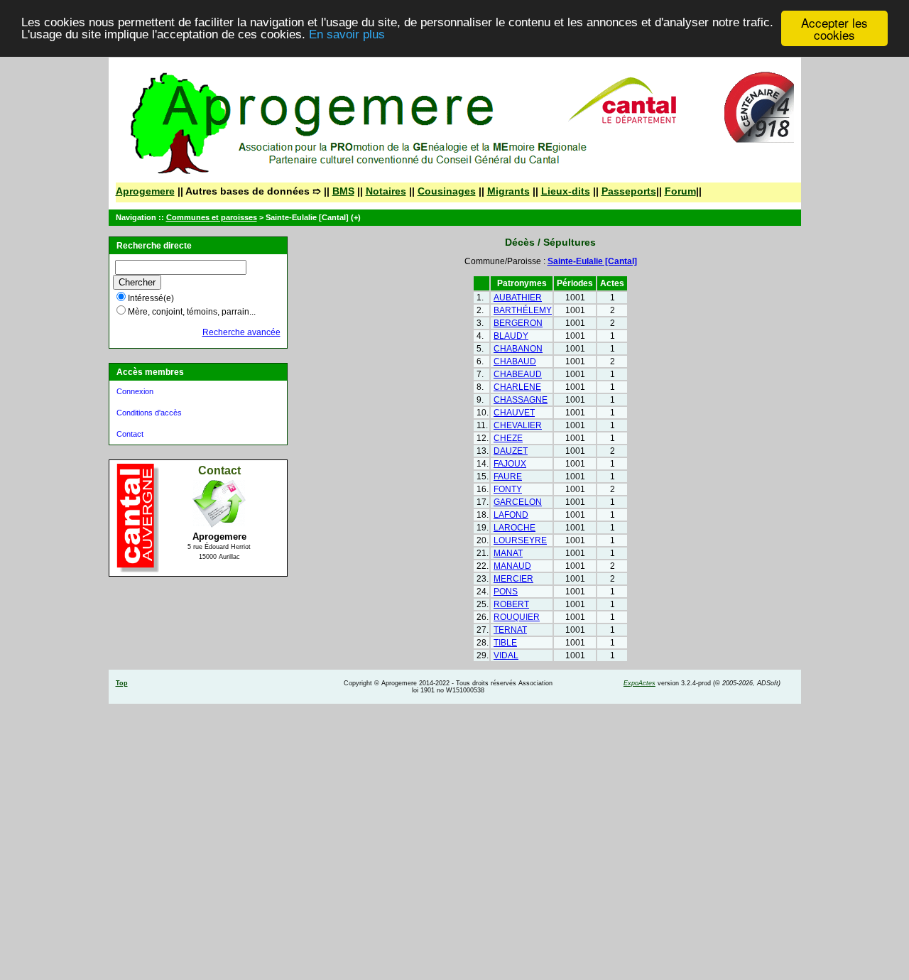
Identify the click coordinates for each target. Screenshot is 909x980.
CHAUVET (514, 413)
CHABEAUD (518, 374)
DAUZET (511, 451)
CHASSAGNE (521, 400)
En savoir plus (347, 35)
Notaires (386, 191)
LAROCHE (514, 528)
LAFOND (511, 515)
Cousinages (447, 191)
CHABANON (518, 349)
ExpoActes (639, 683)
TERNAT (510, 630)
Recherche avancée (241, 332)
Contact (129, 434)
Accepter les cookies (834, 28)
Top (122, 683)
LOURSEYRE (520, 540)
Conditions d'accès (149, 412)
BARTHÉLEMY (523, 310)
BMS (343, 191)
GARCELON (518, 502)
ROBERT (511, 604)
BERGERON (518, 323)
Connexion (134, 391)
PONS (506, 592)
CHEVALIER (518, 425)
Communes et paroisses (211, 217)
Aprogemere (145, 191)
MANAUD (512, 566)
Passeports (629, 191)
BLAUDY (511, 336)
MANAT (508, 553)
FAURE (508, 476)
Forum (680, 191)
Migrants (508, 191)
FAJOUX (510, 464)
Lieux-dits (565, 191)
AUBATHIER (518, 298)
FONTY (508, 489)
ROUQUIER (517, 617)
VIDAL (506, 655)
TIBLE (505, 643)
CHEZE (508, 438)
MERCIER (513, 579)
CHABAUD (515, 361)
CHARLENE (517, 387)
